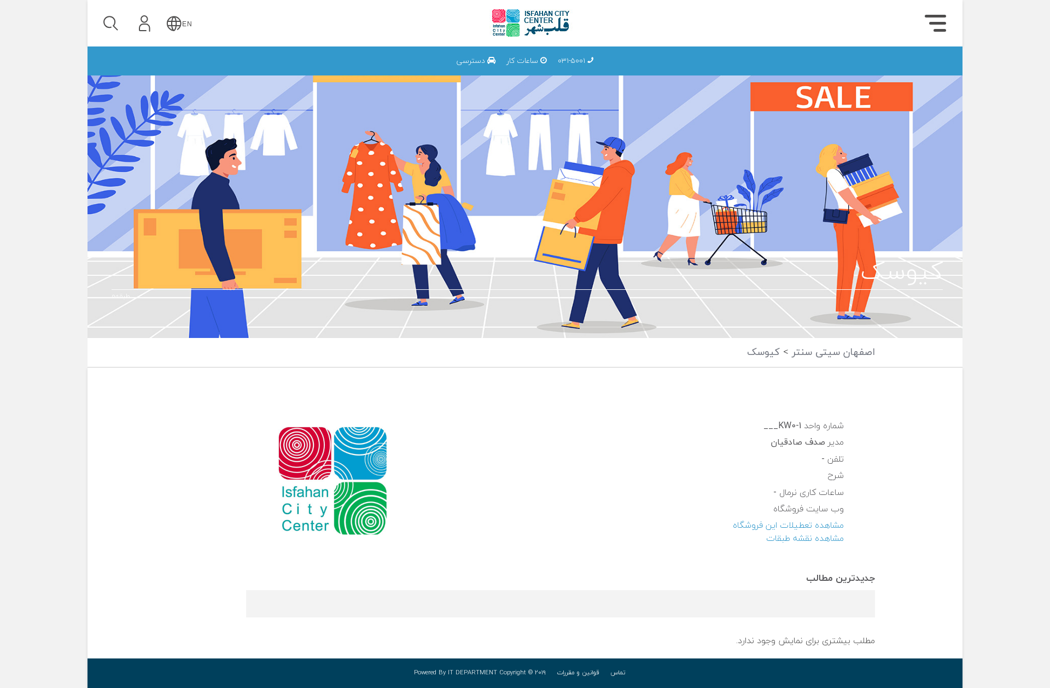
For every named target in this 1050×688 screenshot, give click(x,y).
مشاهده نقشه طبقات (805, 539)
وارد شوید (174, 86)
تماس (618, 672)
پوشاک (798, 72)
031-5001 (572, 61)
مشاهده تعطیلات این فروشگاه (788, 526)
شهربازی (795, 72)
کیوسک (763, 352)
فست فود (792, 72)
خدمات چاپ (670, 72)
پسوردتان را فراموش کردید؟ (206, 115)
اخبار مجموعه (785, 72)
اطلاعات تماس (783, 72)
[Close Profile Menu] (109, 58)
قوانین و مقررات (578, 672)
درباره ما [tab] (886, 74)
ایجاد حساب (174, 166)
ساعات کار (523, 61)
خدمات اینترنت (781, 72)
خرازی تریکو (695, 72)
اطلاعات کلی (786, 72)
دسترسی (472, 61)
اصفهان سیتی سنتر (832, 352)
